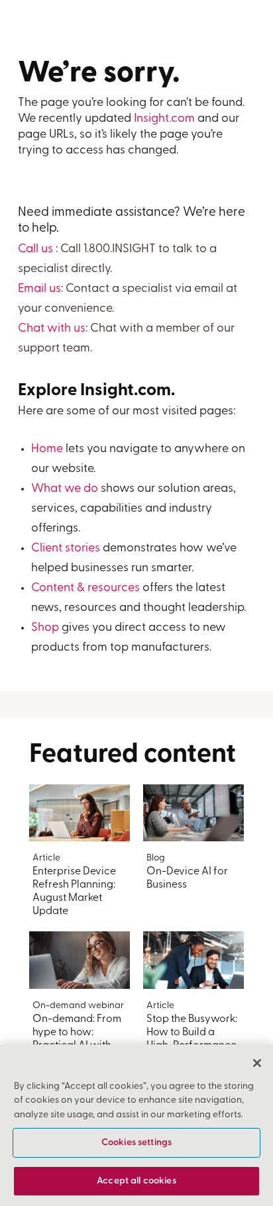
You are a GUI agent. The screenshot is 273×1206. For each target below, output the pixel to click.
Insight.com (164, 119)
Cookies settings (136, 1143)
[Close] (257, 1063)
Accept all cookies (136, 1181)
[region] (136, 1125)
